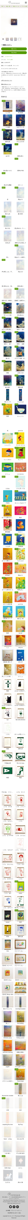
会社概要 (8, 1210)
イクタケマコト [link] (8, 56)
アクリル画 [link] (9, 59)
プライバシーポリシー (16, 1210)
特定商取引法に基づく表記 (14, 1213)
